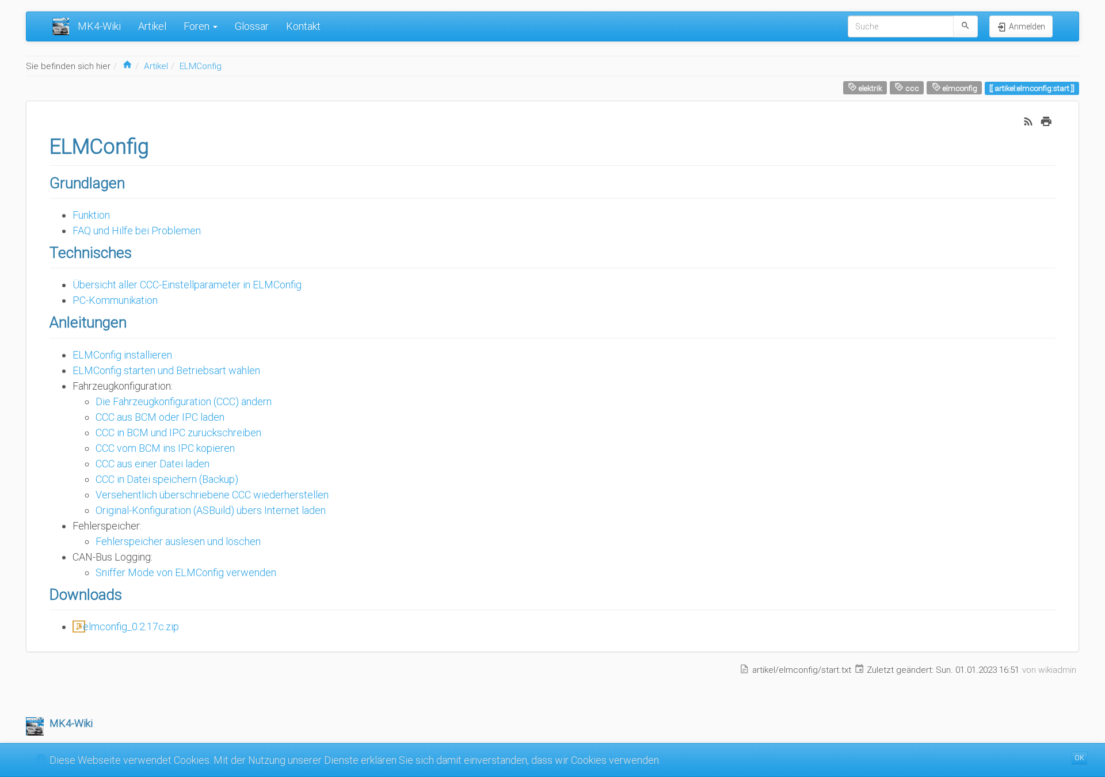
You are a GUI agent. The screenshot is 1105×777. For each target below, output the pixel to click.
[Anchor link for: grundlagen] (132, 181)
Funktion (91, 215)
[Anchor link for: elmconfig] (159, 144)
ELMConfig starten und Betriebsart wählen (166, 370)
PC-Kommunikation (115, 300)
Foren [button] (198, 26)
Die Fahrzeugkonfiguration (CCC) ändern (184, 401)
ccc (911, 88)
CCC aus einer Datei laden (152, 464)
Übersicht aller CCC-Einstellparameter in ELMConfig (187, 285)
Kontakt (303, 26)
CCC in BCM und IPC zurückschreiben (178, 432)
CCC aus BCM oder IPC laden (160, 417)
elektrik (869, 88)
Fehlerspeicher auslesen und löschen (178, 541)
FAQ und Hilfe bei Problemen (137, 230)
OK (1079, 758)
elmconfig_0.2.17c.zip (131, 626)
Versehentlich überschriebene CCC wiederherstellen (212, 495)
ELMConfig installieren (122, 355)
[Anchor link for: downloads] (129, 593)
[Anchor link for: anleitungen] (134, 321)
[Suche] (965, 26)
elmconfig (959, 88)
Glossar (252, 26)
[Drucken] (1046, 121)
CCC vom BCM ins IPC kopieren (165, 448)
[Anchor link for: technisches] (139, 251)
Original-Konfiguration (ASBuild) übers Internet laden (211, 510)
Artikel (152, 26)
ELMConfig (201, 66)
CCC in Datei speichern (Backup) (167, 479)
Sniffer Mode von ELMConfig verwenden (186, 572)
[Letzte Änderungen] (1028, 121)
